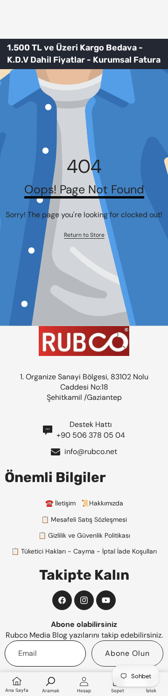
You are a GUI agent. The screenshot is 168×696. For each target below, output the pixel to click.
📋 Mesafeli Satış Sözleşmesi (84, 519)
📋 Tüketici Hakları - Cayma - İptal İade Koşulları (84, 551)
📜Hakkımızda (102, 503)
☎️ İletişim (60, 503)
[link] (84, 235)
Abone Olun (127, 653)
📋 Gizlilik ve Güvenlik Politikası (84, 535)
